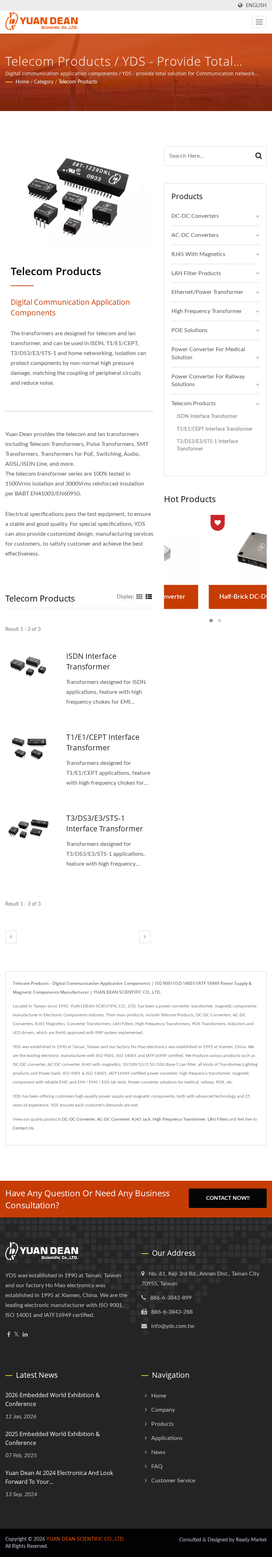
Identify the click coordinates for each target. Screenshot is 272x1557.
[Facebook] (8, 1335)
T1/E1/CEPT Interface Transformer (103, 742)
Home (22, 82)
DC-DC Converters (195, 216)
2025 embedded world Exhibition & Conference (52, 1438)
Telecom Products (77, 82)
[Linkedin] (25, 1335)
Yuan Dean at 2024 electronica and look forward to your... (59, 1477)
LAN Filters (218, 1119)
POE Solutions (189, 330)
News (158, 1452)
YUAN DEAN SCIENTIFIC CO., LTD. (85, 1539)
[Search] (258, 156)
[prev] (11, 937)
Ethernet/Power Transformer (207, 292)
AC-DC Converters (195, 235)
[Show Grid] (139, 597)
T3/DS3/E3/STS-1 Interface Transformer (104, 823)
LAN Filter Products (196, 273)
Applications (166, 1438)
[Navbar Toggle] (259, 22)
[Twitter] (16, 1335)
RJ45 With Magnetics (198, 254)
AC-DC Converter (113, 1119)
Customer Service (173, 1480)
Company (163, 1410)
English (256, 5)
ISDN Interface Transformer (91, 661)
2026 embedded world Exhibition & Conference (52, 1399)
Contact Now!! (228, 1198)
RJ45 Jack (141, 1119)
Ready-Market (251, 1540)
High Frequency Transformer (206, 311)
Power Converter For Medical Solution (208, 353)
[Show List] (148, 597)
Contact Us (23, 1128)
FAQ (157, 1466)
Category (43, 82)
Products (162, 1424)
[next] (145, 937)
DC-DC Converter (78, 1119)
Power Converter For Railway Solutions (208, 381)
